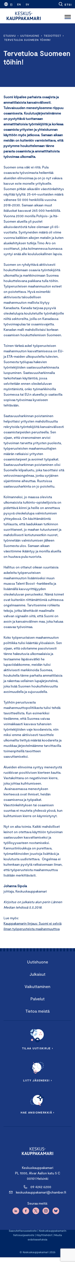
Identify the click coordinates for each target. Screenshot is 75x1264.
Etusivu (10, 35)
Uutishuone (29, 35)
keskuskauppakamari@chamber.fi (41, 1192)
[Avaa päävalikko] (68, 16)
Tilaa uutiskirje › (37, 1048)
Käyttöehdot (44, 1235)
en (19, 4)
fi (11, 4)
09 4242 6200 (40, 1187)
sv (27, 4)
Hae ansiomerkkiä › (37, 1112)
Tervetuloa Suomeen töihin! (27, 39)
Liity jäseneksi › (37, 1080)
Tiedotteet (52, 35)
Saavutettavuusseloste (23, 1230)
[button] (65, 4)
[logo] (24, 16)
